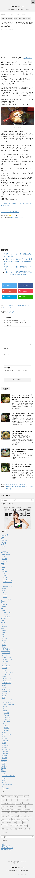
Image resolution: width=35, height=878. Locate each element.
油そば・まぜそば (7, 734)
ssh (3, 537)
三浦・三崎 (5, 806)
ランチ (4, 640)
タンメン (4, 663)
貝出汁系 (5, 751)
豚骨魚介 (4, 747)
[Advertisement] (17, 44)
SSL (3, 620)
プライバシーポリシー (21, 863)
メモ (3, 764)
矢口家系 (7, 717)
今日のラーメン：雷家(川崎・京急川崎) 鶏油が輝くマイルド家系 (23, 414)
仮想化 (4, 588)
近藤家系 (7, 719)
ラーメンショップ (7, 674)
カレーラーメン (6, 655)
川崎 (16, 816)
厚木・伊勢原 (14, 813)
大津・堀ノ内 (5, 816)
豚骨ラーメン (6, 745)
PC (2, 608)
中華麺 (4, 676)
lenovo (26, 796)
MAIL (3, 602)
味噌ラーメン (6, 691)
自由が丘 (12, 825)
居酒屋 (4, 645)
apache (4, 630)
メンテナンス (6, 616)
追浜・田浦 (13, 829)
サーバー (4, 584)
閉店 (29, 829)
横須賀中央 (25, 819)
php (3, 548)
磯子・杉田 (5, 825)
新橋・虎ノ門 (27, 816)
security (3, 618)
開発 (2, 770)
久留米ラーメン (6, 683)
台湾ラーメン (7, 681)
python (4, 551)
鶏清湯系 (4, 756)
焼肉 (3, 647)
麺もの (3, 771)
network (4, 571)
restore (5, 597)
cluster (4, 569)
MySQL (4, 543)
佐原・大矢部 (27, 809)
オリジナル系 (6, 653)
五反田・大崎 (5, 809)
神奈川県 (4, 738)
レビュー (4, 760)
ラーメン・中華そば (8, 305)
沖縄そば (4, 780)
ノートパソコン (6, 612)
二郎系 (4, 685)
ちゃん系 (4, 668)
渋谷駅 (16, 217)
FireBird (4, 540)
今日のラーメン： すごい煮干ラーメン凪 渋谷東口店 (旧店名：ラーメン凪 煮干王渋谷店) (18, 261)
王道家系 (6, 726)
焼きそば (4, 782)
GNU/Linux (4, 552)
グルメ (3, 636)
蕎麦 (3, 786)
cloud (3, 567)
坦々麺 (4, 696)
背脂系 (4, 743)
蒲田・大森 (19, 825)
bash (3, 556)
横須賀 (18, 819)
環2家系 (6, 728)
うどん (4, 773)
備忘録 (3, 762)
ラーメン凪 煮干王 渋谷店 (10, 212)
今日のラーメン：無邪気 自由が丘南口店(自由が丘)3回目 (23, 450)
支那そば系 (5, 730)
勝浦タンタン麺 (7, 659)
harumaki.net (17, 6)
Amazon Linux (6, 554)
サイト (6, 361)
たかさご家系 (7, 702)
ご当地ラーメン (6, 657)
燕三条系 (5, 661)
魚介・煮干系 (25, 305)
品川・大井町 (23, 813)
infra (2, 563)
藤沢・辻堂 (5, 829)
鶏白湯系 (4, 758)
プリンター (5, 614)
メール (6, 354)
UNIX (3, 622)
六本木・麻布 (5, 813)
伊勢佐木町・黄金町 (16, 809)
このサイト (23, 861)
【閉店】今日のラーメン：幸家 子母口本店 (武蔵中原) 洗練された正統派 (23, 466)
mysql (3, 800)
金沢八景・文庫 (22, 829)
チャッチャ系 (6, 666)
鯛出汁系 (5, 753)
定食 (3, 642)
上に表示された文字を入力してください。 (16, 370)
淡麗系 (4, 736)
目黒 (24, 822)
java (3, 546)
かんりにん (28, 58)
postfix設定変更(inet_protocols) (15, 484)
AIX (3, 624)
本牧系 (5, 711)
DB (2, 539)
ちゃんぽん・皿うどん (8, 776)
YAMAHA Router (7, 582)
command (4, 535)
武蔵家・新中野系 (9, 704)
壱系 (4, 708)
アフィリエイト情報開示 (13, 861)
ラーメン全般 (17, 305)
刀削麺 (4, 687)
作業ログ (4, 766)
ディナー (4, 638)
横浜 (13, 819)
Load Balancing (7, 580)
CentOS (4, 559)
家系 (3, 698)
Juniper (5, 577)
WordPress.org (6, 849)
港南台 (19, 822)
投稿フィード (5, 846)
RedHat (4, 561)
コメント (7, 325)
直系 (4, 723)
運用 (3, 590)
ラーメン (12, 217)
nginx (3, 632)
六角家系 (6, 715)
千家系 (5, 706)
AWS (3, 565)
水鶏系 (4, 732)
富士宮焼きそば (7, 784)
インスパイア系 (7, 700)
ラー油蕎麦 (6, 788)
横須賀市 (5, 741)
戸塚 (21, 816)
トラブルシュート (7, 649)
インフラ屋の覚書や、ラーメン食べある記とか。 (17, 870)
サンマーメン (7, 678)
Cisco (4, 573)
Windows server (7, 586)
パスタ (4, 778)
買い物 (3, 768)
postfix (4, 606)
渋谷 (9, 307)
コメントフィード (7, 848)
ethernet (5, 575)
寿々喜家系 (7, 721)
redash (4, 634)
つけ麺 (4, 670)
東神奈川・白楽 (6, 819)
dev (2, 544)
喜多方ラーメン (6, 693)
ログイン (4, 844)
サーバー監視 (7, 599)
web (2, 628)
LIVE (2, 601)
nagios (5, 595)
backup (5, 592)
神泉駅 (21, 217)
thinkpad (21, 800)
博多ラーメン (6, 689)
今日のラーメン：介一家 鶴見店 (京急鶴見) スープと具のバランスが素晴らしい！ (22, 397)
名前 (6, 348)
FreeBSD (4, 626)
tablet (3, 610)
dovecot (4, 604)
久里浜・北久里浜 (20, 806)
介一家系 (6, 713)
